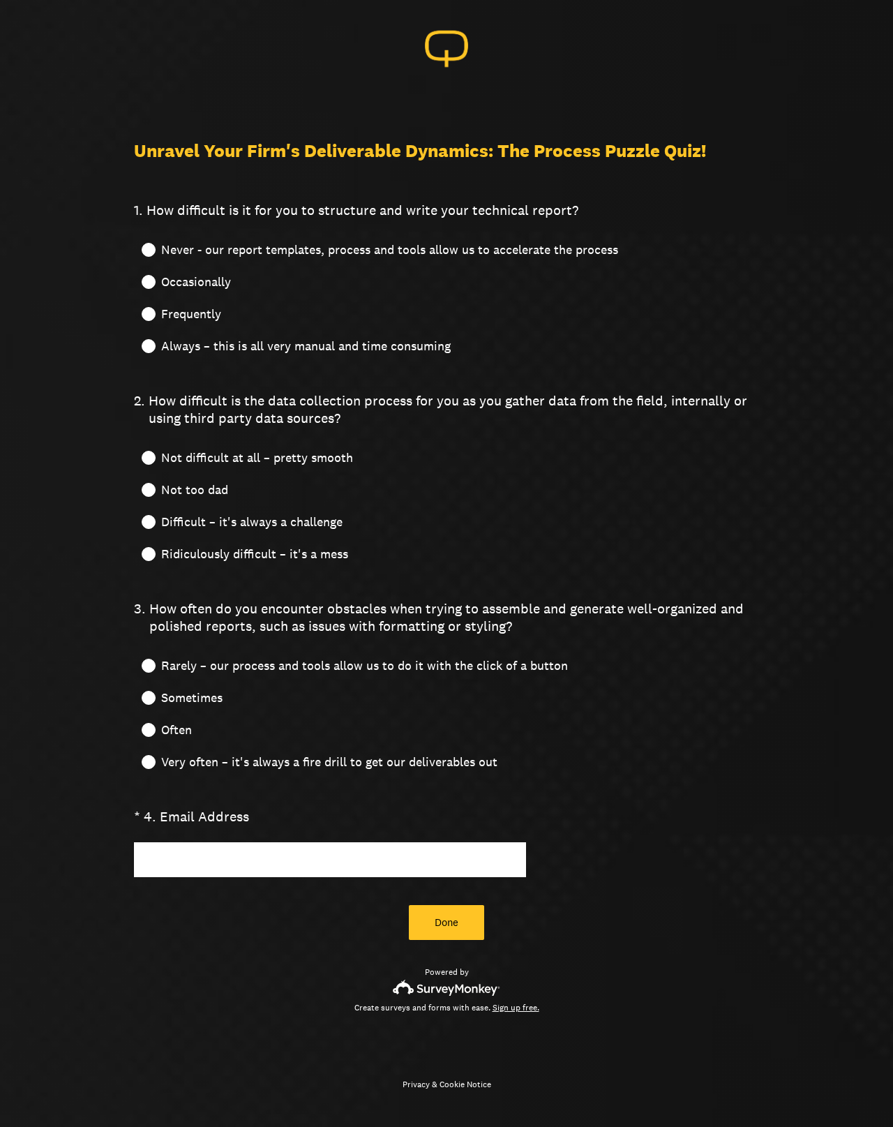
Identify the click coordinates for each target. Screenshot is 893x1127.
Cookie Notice (465, 1084)
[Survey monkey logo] (447, 987)
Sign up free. (516, 1007)
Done (446, 922)
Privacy (416, 1084)
